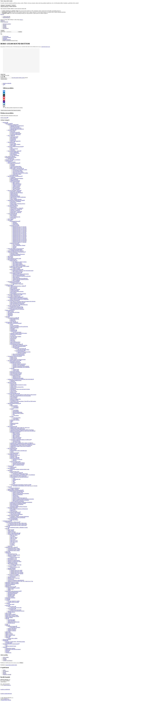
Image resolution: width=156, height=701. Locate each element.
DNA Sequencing (13, 511)
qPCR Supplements (14, 194)
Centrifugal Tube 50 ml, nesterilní (16, 572)
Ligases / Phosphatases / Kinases (19, 245)
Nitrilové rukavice (11, 608)
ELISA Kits (7, 650)
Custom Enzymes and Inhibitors (16, 514)
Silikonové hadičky (9, 617)
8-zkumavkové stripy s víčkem (14, 550)
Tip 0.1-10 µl (12, 539)
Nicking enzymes (13, 358)
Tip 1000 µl (12, 545)
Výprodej (5, 659)
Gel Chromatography (14, 175)
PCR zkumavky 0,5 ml (12, 559)
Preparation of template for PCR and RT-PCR (19, 326)
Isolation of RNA (16, 496)
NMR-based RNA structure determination (21, 273)
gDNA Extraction (13, 288)
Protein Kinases (16, 224)
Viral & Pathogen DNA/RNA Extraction (18, 293)
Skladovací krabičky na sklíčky (14, 587)
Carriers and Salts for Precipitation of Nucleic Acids (20, 484)
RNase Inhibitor (13, 215)
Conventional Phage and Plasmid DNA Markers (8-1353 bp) (22, 429)
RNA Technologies (11, 259)
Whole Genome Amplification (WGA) (17, 203)
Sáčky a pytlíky (8, 613)
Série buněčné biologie (14, 318)
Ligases (11, 368)
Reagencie (5, 122)
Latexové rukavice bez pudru (15, 607)
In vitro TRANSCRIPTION (13, 393)
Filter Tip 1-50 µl (13, 538)
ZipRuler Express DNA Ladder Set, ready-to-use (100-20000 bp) (22, 430)
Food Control (10, 257)
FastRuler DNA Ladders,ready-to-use (17, 428)
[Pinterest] (79, 97)
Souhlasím (14, 5)
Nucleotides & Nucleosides (13, 281)
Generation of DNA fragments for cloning (18, 384)
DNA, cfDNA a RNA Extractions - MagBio (16, 285)
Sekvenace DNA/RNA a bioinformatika (11, 643)
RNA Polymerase (13, 214)
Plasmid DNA (13, 509)
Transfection (10, 315)
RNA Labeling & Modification (16, 269)
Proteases (14, 247)
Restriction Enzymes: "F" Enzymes (19, 237)
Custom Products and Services (14, 512)
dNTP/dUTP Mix (13, 456)
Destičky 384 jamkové (12, 628)
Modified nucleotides (14, 423)
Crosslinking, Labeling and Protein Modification (19, 516)
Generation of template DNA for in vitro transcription (20, 395)
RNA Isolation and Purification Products (18, 503)
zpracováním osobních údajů (11, 664)
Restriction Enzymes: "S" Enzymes (19, 232)
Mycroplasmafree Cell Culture (13, 312)
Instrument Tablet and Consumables (17, 309)
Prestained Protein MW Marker (16, 249)
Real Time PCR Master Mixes (23, 349)
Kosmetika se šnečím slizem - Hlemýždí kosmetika (15, 641)
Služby (4, 670)
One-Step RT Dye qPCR (15, 132)
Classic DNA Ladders (17, 174)
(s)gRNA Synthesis (16, 268)
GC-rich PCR (13, 335)
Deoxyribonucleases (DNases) (16, 372)
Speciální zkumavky (12, 568)
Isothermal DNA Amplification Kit (17, 125)
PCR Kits (7, 651)
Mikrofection (10, 314)
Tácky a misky (8, 636)
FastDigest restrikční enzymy (15, 380)
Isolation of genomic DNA (18, 492)
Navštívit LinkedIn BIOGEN (6, 693)
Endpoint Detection (14, 193)
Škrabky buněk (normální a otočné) (12, 616)
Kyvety (6, 624)
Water (11, 147)
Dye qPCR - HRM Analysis (15, 133)
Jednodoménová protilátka (13, 317)
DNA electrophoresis (12, 426)
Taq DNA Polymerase (17, 332)
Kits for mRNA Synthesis (18, 264)
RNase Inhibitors (13, 154)
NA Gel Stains (13, 143)
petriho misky (8, 631)
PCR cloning (12, 340)
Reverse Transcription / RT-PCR (14, 190)
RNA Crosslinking (16, 280)
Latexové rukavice (11, 606)
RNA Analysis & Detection (15, 272)
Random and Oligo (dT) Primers (16, 192)
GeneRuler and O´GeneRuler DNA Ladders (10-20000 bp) (21, 442)
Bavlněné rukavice (11, 612)
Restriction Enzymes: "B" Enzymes (19, 230)
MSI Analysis (10, 256)
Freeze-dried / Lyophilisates (15, 191)
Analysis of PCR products (15, 341)
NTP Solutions (13, 217)
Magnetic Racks (13, 206)
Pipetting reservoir (11, 622)
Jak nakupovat (5, 28)
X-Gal (14, 478)
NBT (14, 481)
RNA (11, 416)
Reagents (10, 470)
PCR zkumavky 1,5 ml (12, 558)
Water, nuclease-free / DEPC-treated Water (18, 475)
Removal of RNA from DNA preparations (21, 493)
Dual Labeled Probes (14, 181)
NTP (11, 422)
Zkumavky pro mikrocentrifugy (14, 560)
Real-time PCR (13, 338)
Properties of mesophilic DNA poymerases (21, 366)
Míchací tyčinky (8, 632)
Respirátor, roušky (11, 595)
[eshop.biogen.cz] (4, 21)
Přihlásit (21, 662)
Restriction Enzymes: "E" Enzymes (19, 226)
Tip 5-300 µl (12, 536)
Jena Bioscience (8, 160)
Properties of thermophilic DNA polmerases (21, 367)
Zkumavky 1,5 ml (11, 565)
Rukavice (7, 605)
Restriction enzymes (16, 377)
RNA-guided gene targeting (15, 267)
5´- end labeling (16, 415)
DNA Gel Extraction (14, 505)
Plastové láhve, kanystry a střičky (11, 615)
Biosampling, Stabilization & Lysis (14, 294)
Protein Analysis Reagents (13, 515)
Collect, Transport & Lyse (15, 295)
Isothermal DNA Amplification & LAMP (16, 200)
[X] (79, 95)
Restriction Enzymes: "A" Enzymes (19, 231)
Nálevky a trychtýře (9, 633)
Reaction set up (13, 392)
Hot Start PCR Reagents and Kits (19, 346)
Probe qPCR (12, 131)
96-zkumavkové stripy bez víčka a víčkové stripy (17, 525)
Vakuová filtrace (11, 596)
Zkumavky (7, 552)
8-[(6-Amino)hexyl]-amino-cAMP (14, 258)
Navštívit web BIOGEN (5, 689)
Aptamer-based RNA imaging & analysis (20, 279)
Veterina (4, 647)
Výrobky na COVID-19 (7, 660)
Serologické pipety (11, 619)
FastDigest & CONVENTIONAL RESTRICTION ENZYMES (20, 379)
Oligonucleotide (13, 405)
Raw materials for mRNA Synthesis (19, 261)
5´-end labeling (15, 406)
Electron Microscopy (7, 639)
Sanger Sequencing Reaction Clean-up (17, 302)
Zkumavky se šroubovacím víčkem (14, 561)
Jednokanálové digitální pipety (14, 621)
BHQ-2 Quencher (16, 189)
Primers (11, 324)
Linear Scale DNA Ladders (18, 171)
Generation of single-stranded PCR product (18, 333)
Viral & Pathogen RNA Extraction (16, 291)
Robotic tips (10, 546)
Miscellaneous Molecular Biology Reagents (18, 506)
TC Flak (7, 599)
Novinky (4, 26)
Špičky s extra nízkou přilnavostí (14, 532)
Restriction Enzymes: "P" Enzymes (19, 242)
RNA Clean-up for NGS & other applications (19, 304)
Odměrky (7, 637)
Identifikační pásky (11, 594)
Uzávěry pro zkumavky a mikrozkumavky (16, 580)
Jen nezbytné (8, 5)
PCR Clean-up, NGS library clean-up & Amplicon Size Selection (22, 301)
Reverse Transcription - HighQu (14, 150)
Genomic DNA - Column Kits (16, 211)
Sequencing (12, 339)
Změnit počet (3, 77)
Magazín (4, 25)
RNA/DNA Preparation (12, 205)
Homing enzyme (13, 357)
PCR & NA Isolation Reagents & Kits (15, 146)
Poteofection (10, 313)
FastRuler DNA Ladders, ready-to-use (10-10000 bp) (20, 446)
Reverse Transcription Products (19, 355)
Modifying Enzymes (14, 243)
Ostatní (9, 486)
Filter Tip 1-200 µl (13, 537)
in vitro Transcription (12, 213)
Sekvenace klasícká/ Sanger (10, 646)
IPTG (14, 483)
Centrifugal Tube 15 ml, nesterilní (16, 573)
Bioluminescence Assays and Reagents (17, 517)
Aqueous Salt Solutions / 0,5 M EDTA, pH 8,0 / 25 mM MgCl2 (22, 474)
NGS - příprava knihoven (10, 156)
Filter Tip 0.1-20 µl (14, 540)
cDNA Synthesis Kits (14, 152)
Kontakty (5, 27)
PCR (14, 414)
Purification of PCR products (15, 334)
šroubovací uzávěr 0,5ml (15, 575)
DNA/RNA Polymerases (15, 362)
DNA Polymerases (16, 244)
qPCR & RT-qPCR (11, 130)
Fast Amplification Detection (15, 127)
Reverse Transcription (14, 325)
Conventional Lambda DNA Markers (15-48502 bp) (20, 439)
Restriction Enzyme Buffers (18, 378)
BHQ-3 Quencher (16, 187)
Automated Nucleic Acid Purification (15, 307)
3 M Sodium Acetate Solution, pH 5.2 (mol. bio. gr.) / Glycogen (25, 485)
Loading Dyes (13, 447)
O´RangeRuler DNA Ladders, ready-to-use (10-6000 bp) (21, 445)
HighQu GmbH (8, 123)
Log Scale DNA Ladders (17, 170)
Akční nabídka (6, 657)
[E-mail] (79, 106)
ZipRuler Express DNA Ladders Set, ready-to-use (19, 427)
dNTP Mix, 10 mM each (15, 455)
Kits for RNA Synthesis (17, 262)
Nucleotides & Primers (12, 453)
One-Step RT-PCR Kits (14, 153)
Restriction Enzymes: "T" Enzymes (19, 234)
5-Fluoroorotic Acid (16, 479)
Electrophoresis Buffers (15, 431)
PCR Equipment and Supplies (16, 344)
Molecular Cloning (11, 382)
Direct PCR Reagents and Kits (18, 354)
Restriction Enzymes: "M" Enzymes (20, 239)
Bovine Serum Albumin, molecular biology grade (19, 469)
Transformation (13, 388)
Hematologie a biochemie (10, 597)
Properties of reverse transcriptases (19, 363)
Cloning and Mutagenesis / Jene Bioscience (16, 251)
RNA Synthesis (13, 260)
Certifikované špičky (12, 531)
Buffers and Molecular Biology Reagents (16, 250)
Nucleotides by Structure (15, 282)
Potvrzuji (2, 14)
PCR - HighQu (11, 135)
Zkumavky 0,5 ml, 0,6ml (13, 574)
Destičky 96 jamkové (12, 626)
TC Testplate (7, 598)
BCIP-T (14, 480)
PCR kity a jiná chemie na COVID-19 (12, 159)
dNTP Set (14, 460)
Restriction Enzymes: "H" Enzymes (19, 240)
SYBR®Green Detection (15, 180)
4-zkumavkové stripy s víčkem (14, 548)
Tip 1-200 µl (12, 542)
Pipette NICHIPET (11, 620)
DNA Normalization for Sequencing (17, 303)
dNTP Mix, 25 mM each (17, 459)
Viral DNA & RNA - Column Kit (16, 208)
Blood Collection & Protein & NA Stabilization (19, 299)
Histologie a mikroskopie (10, 586)
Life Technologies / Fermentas (11, 322)
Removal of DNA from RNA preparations (21, 500)
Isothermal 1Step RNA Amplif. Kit (17, 129)
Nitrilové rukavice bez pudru (15, 609)
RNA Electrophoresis (12, 448)
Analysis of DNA (13, 391)
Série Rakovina (13, 321)
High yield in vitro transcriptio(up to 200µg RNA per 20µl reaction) (23, 394)
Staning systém (11, 588)
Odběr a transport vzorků (10, 635)
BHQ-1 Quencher (16, 182)
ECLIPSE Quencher (17, 188)
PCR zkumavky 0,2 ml (12, 553)
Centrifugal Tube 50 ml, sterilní (16, 571)
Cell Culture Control (17, 441)
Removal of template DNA (15, 399)
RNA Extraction (13, 292)
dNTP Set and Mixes (14, 458)
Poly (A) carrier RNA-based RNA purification (22, 276)
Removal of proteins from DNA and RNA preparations (23, 498)
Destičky (7, 625)
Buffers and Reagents (14, 327)
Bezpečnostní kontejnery (12, 593)
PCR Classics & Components (13, 163)
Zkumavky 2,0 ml (11, 556)
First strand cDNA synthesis (15, 336)
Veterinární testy (11, 158)
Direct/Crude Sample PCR (15, 141)
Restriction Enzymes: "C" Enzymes (19, 227)
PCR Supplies (15, 347)
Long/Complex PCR (14, 136)
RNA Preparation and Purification (16, 504)
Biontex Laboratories (9, 310)
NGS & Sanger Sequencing (13, 300)
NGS (6, 644)
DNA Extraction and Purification (16, 491)
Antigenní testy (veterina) (10, 648)
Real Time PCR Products (20, 348)
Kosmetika (5, 640)
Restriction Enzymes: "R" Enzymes (19, 233)
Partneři (4, 672)
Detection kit (12, 424)
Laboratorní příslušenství (15, 487)
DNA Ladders (13, 145)
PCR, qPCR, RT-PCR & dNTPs (14, 323)
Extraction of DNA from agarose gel (20, 497)
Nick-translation (16, 411)
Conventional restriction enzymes (14, 356)
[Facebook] (79, 91)
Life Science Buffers (14, 519)
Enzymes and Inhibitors (15, 374)
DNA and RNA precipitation (18, 501)
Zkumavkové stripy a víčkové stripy (12, 522)
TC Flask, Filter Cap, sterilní (13, 602)
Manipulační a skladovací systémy (12, 582)
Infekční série (12, 320)
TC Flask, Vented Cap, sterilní (13, 601)
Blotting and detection (14, 402)
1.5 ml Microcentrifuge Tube (15, 564)
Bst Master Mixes (13, 204)
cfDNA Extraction (13, 287)
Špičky (6, 528)
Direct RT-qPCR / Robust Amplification (18, 197)
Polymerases (12, 164)
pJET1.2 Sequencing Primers (18, 464)
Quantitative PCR (13, 329)
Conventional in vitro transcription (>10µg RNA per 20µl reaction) (23, 401)
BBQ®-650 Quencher (17, 183)
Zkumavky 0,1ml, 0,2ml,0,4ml (14, 577)
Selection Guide (13, 383)
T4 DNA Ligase (16, 369)
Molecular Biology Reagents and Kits (15, 490)
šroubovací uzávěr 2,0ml (15, 557)
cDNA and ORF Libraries (15, 513)
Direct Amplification (14, 179)
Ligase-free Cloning (14, 253)
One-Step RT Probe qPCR (15, 134)
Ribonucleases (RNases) (15, 371)
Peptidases (15, 222)
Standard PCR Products (19, 350)
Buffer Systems (11, 311)
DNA (11, 408)
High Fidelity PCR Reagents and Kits (20, 345)
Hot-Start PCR (13, 138)
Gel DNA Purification (14, 290)
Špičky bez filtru (11, 529)
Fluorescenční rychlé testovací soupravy (13, 649)
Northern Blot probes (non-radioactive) (20, 278)
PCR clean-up (15, 495)
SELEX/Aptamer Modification (19, 275)
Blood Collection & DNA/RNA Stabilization (19, 298)
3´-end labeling (15, 407)
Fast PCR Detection (14, 148)
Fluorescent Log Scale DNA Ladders (20, 169)
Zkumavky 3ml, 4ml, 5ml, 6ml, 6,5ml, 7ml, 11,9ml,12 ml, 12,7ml (20, 581)
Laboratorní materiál (7, 520)
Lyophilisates (12, 177)
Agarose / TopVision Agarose (16, 472)
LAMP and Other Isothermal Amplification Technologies (21, 502)
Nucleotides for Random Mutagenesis (17, 254)
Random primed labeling (17, 412)
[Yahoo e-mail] (79, 102)
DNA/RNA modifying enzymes (14, 360)
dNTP (11, 425)
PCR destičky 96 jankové (15, 627)
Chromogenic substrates (14, 419)
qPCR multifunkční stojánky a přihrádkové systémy (18, 527)
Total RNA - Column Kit (15, 210)
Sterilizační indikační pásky (13, 592)
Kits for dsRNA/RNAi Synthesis (19, 265)
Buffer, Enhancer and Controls (16, 167)
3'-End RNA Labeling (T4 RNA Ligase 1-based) (19, 266)
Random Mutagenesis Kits (15, 255)
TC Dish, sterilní (11, 604)
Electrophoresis (11, 142)
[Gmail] (79, 99)
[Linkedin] (79, 93)
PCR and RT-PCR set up (15, 343)
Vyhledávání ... (3, 31)
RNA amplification (14, 396)
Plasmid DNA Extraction (15, 289)
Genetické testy (8, 652)
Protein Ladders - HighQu (15, 144)
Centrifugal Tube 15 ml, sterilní (16, 570)
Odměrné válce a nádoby (12, 638)
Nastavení (3, 5)
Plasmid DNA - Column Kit (15, 212)
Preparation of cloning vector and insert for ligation (20, 389)
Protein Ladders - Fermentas (13, 489)
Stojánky (7, 526)
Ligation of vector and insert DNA (17, 386)
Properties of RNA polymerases (19, 365)
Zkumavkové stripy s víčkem (11, 547)
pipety (6, 618)
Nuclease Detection (16, 440)
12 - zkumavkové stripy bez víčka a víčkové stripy (17, 524)
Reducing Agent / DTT (14, 471)
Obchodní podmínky (7, 23)
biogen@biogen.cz (7, 685)
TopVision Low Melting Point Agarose (20, 473)
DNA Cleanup (10, 219)
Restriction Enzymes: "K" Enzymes (19, 235)
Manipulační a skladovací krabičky (12, 583)
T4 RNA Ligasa (16, 370)
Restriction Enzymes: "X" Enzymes (19, 238)
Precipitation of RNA (14, 400)
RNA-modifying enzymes (18, 271)
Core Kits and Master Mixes (15, 166)
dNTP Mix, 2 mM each (14, 457)
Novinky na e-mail (4, 662)
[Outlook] (79, 104)
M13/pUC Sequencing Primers (19, 463)
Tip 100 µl (12, 543)
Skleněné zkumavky (12, 576)
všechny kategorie (3, 117)
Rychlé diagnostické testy (10, 157)
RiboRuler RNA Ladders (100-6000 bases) (18, 450)
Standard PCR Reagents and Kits (24, 351)
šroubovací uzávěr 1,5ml (15, 567)
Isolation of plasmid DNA (18, 494)
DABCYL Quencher (17, 185)
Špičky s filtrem (11, 530)
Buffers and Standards (12, 518)
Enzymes (10, 220)
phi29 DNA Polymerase (15, 126)
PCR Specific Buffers (22, 352)
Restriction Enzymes (14, 225)
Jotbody (7, 316)
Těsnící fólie (7, 551)
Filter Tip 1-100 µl (13, 535)
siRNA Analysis (13, 449)
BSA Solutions (11, 468)
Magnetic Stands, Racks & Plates (16, 306)
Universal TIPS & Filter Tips (13, 534)
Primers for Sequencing (15, 461)
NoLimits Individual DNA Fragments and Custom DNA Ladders (22, 444)
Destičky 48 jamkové (12, 629)
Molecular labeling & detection (14, 403)
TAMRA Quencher (16, 186)
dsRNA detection (16, 277)
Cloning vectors (13, 385)
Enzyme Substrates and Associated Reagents (19, 476)
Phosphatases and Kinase (15, 361)
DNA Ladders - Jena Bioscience (16, 168)
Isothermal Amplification (13, 124)
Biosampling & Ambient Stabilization (15, 296)
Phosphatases (15, 223)
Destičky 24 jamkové (12, 630)
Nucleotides (12, 149)
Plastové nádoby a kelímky (10, 614)
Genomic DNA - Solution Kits (16, 209)
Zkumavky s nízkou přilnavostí (14, 554)
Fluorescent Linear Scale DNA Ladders (20, 172)
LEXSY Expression (11, 161)
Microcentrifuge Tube (12, 563)
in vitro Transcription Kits (15, 216)
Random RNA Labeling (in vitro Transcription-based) (23, 270)
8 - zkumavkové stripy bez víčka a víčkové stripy (17, 523)
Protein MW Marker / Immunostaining (15, 248)
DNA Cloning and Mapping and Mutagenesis (19, 508)
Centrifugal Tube (11, 569)
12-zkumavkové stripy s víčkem (14, 549)
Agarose (11, 451)
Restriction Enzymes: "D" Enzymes (19, 228)
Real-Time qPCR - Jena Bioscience (15, 176)
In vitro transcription (16, 417)
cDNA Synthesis (13, 198)
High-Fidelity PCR (14, 137)
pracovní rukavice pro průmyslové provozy (16, 610)
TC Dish (7, 603)
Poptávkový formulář (7, 674)
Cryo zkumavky (11, 579)
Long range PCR (13, 337)
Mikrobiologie (8, 585)
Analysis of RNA (13, 397)
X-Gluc (14, 482)
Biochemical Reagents (12, 507)
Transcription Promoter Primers (19, 462)
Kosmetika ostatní (8, 642)
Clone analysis (13, 390)
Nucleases (15, 246)
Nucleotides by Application (18, 283)
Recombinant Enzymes (14, 221)
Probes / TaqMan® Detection (16, 199)
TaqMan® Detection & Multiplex (16, 178)
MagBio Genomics (9, 284)
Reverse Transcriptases (14, 155)
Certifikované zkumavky (12, 562)
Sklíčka (9, 590)
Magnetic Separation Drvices (13, 305)
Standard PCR (13, 140)
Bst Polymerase (13, 202)
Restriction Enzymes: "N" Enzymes (19, 236)
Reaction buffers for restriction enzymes (18, 359)
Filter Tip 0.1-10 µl (14, 541)
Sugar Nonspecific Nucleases (16, 373)
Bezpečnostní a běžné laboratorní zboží (13, 591)
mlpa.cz (21, 19)
